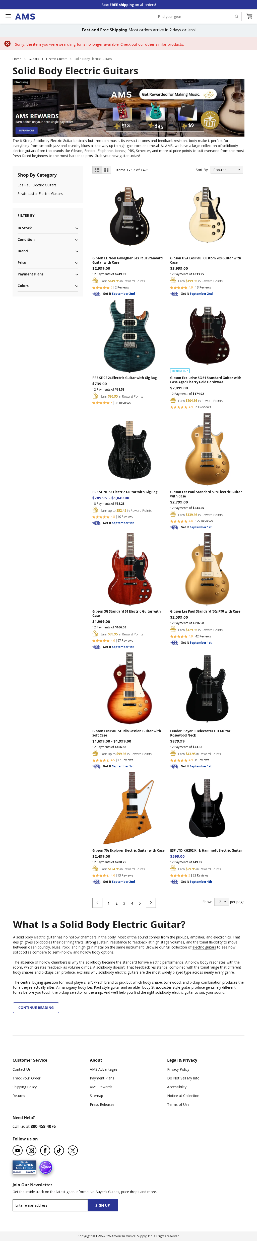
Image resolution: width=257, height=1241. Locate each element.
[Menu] (8, 16)
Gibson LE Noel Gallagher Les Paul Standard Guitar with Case (127, 260)
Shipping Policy (25, 1086)
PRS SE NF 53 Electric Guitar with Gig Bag (124, 492)
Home (17, 59)
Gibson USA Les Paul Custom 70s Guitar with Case (205, 260)
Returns (19, 1095)
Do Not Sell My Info (183, 1078)
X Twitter (73, 1150)
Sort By (202, 169)
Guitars (34, 59)
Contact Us (22, 1069)
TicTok (59, 1150)
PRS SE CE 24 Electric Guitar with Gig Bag (124, 378)
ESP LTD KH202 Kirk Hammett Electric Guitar (206, 850)
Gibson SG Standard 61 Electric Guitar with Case (126, 613)
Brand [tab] (23, 251)
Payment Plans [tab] (30, 274)
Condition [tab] (26, 239)
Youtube (18, 1150)
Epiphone (105, 150)
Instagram (31, 1150)
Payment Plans (102, 1078)
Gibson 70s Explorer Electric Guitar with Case (128, 850)
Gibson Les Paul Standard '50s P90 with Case (205, 611)
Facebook (45, 1150)
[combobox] (198, 16)
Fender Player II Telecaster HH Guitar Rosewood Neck (200, 733)
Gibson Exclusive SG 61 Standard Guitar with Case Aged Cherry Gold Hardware (205, 380)
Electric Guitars (56, 59)
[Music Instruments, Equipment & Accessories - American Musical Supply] (25, 16)
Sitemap (96, 1095)
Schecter (143, 150)
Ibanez (120, 150)
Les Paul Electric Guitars (37, 185)
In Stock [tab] (25, 228)
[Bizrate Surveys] (29, 1171)
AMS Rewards (101, 1086)
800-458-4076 (43, 1126)
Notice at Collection (183, 1095)
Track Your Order (26, 1078)
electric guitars (204, 947)
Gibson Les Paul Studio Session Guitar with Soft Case (126, 733)
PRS (130, 150)
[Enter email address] (55, 1205)
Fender (90, 150)
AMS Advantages (103, 1069)
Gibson (76, 150)
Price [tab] (22, 262)
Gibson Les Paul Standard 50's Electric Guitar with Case (206, 494)
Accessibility (176, 1086)
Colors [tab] (23, 285)
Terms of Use (178, 1104)
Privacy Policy (178, 1069)
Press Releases (102, 1104)
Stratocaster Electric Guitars (40, 193)
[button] (249, 16)
